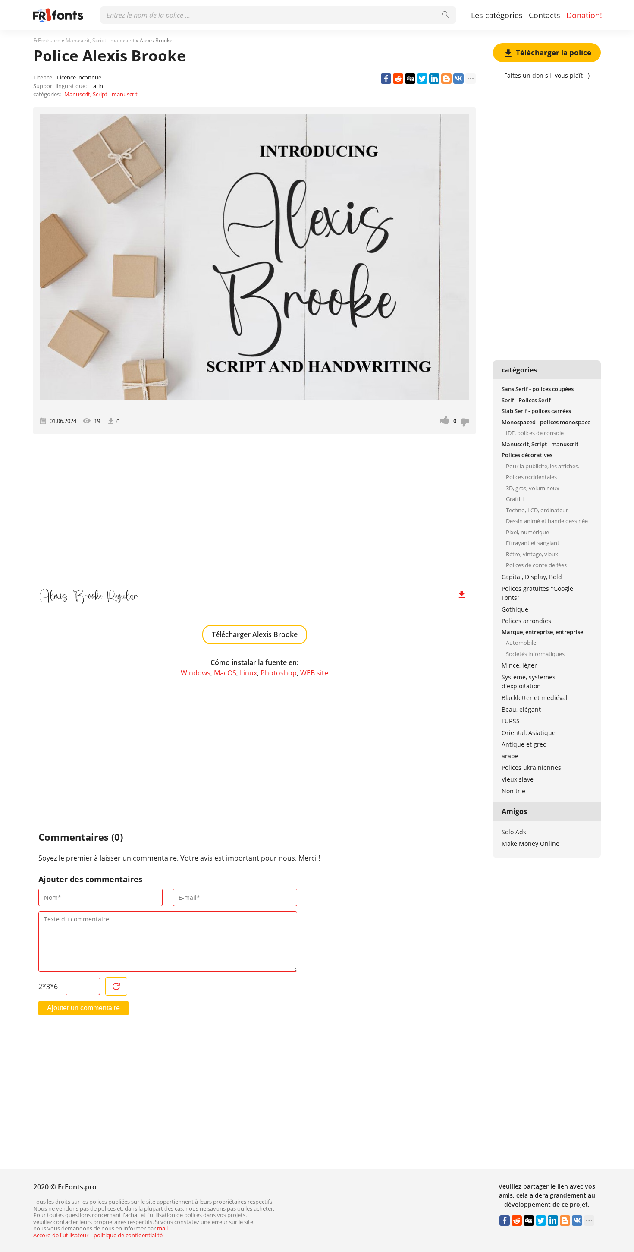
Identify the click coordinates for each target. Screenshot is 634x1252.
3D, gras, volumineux (532, 488)
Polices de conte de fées (536, 565)
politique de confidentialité (128, 1235)
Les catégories (497, 15)
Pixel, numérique (527, 532)
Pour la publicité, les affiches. (542, 466)
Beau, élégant (521, 709)
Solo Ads (514, 832)
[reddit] (398, 78)
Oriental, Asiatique (529, 732)
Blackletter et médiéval (535, 698)
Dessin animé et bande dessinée (547, 521)
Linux (248, 673)
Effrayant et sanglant (532, 543)
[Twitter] (422, 78)
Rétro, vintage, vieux (532, 554)
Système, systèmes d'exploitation (529, 681)
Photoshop (279, 673)
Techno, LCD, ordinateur (537, 510)
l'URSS (511, 721)
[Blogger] (446, 78)
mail (163, 1228)
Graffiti (515, 499)
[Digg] (410, 78)
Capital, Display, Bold (532, 577)
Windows (195, 673)
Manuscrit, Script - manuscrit (101, 94)
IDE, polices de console (535, 433)
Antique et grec (524, 744)
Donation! (584, 15)
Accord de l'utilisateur (60, 1235)
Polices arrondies (526, 621)
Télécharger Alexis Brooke (255, 634)
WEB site (314, 673)
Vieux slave (518, 779)
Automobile (521, 642)
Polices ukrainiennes (531, 767)
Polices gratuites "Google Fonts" (537, 593)
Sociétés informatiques (535, 654)
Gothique (515, 609)
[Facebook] (386, 78)
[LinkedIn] (434, 78)
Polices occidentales (531, 477)
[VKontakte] (458, 78)
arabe (510, 756)
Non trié (513, 791)
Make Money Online (530, 843)
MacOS (225, 673)
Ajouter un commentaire (83, 1008)
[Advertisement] (254, 507)
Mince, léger (519, 665)
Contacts (544, 15)
